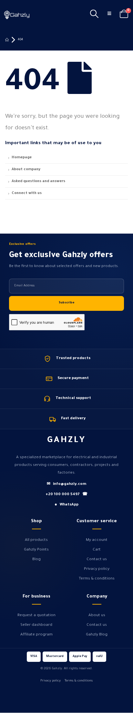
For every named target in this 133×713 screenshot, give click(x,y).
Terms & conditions (97, 579)
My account (96, 540)
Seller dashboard (36, 625)
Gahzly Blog (96, 635)
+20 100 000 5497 (66, 495)
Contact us (97, 559)
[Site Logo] (17, 14)
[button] (94, 14)
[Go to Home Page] (7, 39)
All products (36, 540)
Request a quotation (36, 615)
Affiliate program (36, 635)
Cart (97, 550)
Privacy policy (96, 569)
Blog (36, 559)
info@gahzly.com (66, 484)
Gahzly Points (36, 550)
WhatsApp (66, 505)
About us (96, 615)
